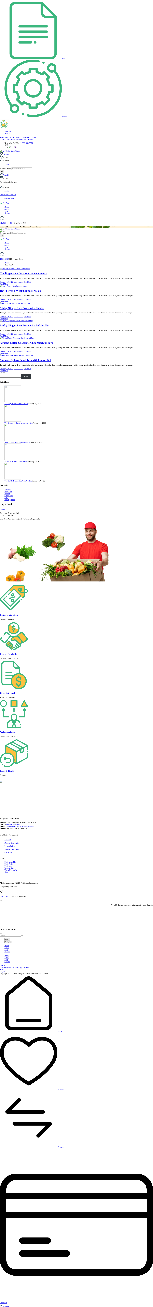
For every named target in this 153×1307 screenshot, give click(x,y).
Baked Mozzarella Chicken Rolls (16, 462)
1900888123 (4, 259)
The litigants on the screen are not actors (23, 273)
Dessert (7, 494)
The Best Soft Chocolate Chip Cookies (18, 481)
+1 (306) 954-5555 (26, 143)
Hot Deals (6, 203)
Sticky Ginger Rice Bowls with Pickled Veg (24, 325)
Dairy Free (8, 492)
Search (2, 373)
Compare (60, 1147)
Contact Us (8, 852)
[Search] (2, 171)
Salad (6, 498)
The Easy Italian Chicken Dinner (16, 404)
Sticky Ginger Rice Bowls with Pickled (22, 308)
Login (6, 164)
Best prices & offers (9, 615)
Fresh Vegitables (10, 862)
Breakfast (27, 282)
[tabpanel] (76, 949)
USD (14, 147)
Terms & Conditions (11, 849)
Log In (2, 971)
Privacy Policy (9, 846)
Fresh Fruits (8, 864)
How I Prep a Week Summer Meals (20, 290)
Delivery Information (11, 843)
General (4, 509)
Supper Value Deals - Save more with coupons (16, 139)
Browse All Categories (8, 195)
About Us (7, 131)
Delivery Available (8, 654)
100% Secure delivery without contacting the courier (18, 137)
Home (6, 263)
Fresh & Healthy (7, 771)
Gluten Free (8, 496)
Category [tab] (8, 942)
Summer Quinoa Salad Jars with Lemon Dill (25, 360)
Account (6, 1306)
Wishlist (7, 133)
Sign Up (3, 969)
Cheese (7, 872)
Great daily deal (7, 693)
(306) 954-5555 (6, 896)
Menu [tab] (7, 939)
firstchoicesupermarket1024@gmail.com (19, 826)
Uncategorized (9, 500)
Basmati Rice (9, 868)
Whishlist (60, 1089)
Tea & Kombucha (10, 870)
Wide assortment (7, 732)
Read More (4, 284)
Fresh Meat (8, 866)
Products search (6, 168)
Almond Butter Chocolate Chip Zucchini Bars (26, 342)
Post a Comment (18, 282)
